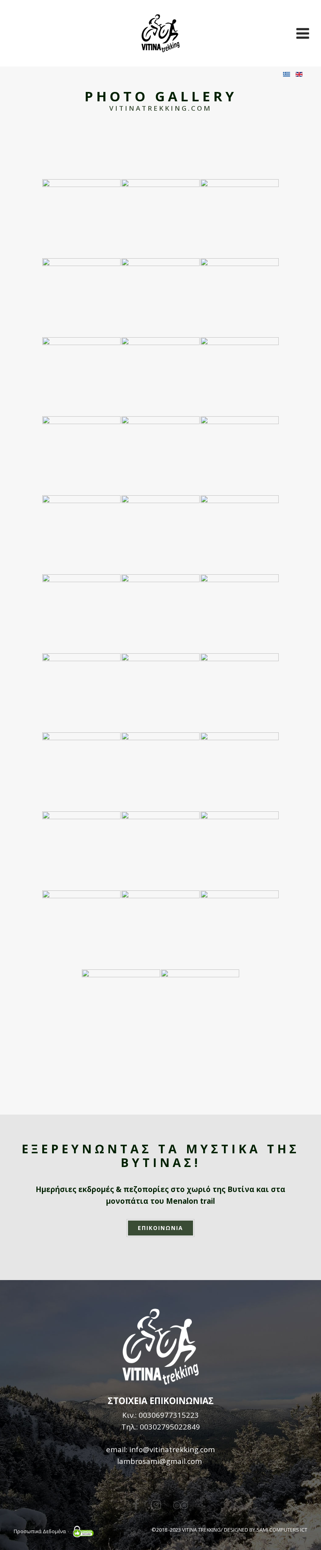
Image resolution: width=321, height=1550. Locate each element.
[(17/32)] (160, 613)
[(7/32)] (81, 376)
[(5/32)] (160, 297)
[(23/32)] (160, 771)
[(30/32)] (239, 929)
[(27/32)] (239, 850)
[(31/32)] (121, 1008)
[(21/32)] (239, 692)
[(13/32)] (81, 534)
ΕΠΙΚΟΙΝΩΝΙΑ (160, 1228)
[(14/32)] (160, 534)
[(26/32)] (160, 850)
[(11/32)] (160, 455)
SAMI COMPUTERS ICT (281, 1529)
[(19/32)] (81, 692)
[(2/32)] (160, 218)
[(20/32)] (160, 692)
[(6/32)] (239, 297)
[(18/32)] (239, 613)
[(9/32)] (239, 376)
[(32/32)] (200, 1008)
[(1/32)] (81, 218)
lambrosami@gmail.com (159, 1461)
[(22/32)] (81, 771)
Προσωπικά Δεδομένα (40, 1531)
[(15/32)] (239, 534)
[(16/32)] (81, 613)
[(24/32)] (239, 771)
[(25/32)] (81, 850)
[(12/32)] (239, 455)
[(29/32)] (160, 929)
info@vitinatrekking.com (172, 1449)
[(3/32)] (239, 218)
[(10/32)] (81, 455)
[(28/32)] (81, 929)
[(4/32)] (81, 297)
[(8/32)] (160, 376)
